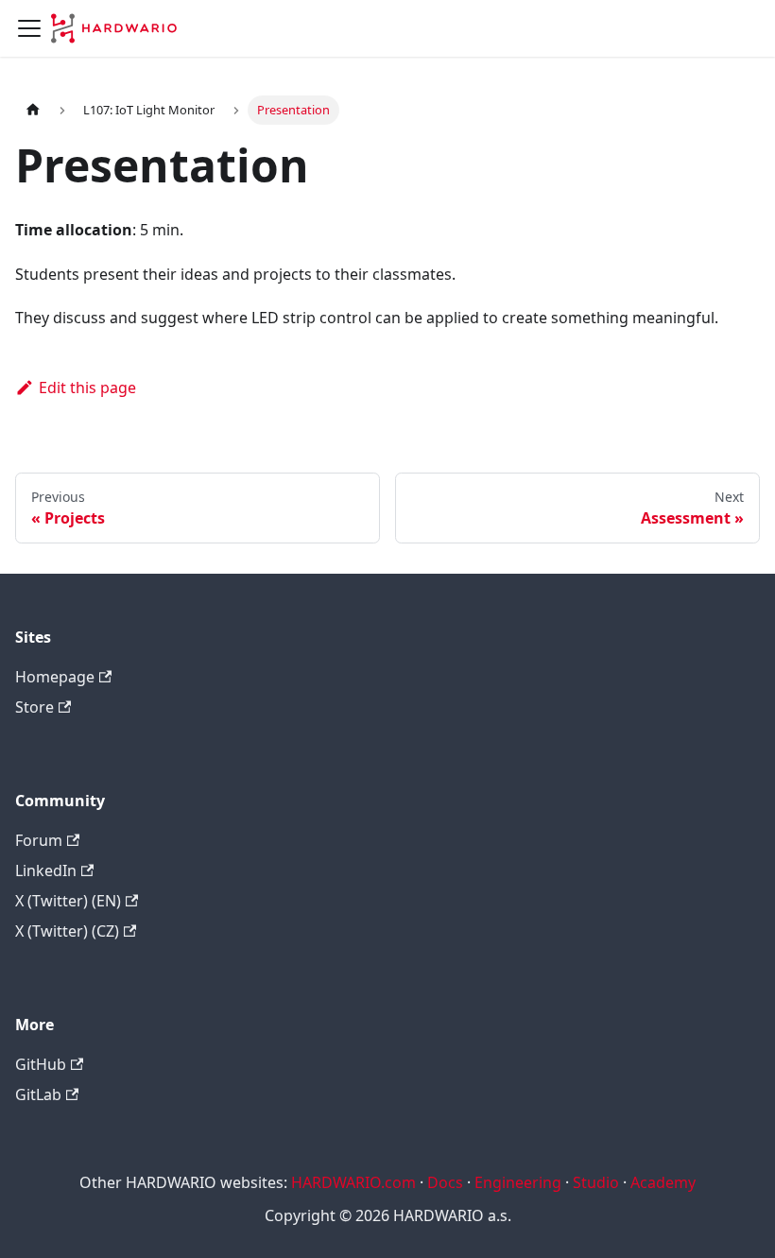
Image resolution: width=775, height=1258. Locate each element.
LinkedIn (46, 870)
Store (34, 707)
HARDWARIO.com (353, 1182)
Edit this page (87, 387)
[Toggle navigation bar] (29, 28)
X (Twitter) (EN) (68, 900)
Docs (445, 1182)
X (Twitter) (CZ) (67, 931)
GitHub (40, 1064)
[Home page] (33, 110)
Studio (596, 1182)
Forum (38, 840)
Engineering (517, 1182)
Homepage (55, 676)
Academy (663, 1182)
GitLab (38, 1094)
